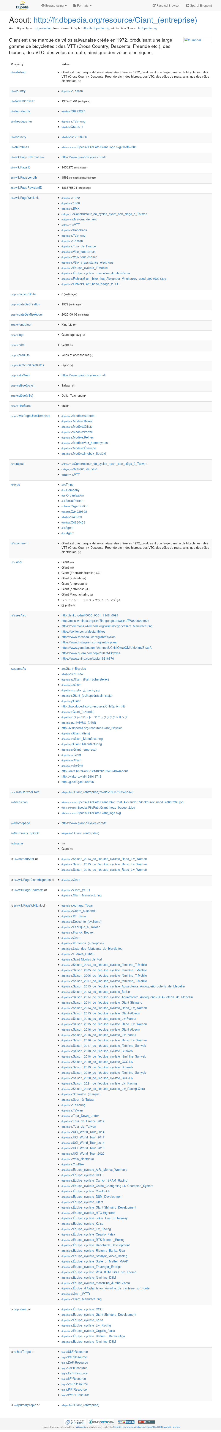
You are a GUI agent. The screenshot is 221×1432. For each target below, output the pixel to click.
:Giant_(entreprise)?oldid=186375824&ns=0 (97, 792)
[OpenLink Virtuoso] (75, 1421)
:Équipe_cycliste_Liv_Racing (86, 1229)
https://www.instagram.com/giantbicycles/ (89, 642)
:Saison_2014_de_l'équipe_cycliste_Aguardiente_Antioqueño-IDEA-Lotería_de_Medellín (127, 997)
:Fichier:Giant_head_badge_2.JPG (91, 284)
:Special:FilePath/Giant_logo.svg (91, 813)
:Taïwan (72, 91)
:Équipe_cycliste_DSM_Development (92, 1196)
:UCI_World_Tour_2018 (83, 1142)
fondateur (21, 324)
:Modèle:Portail (77, 432)
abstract (18, 72)
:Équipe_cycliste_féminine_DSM (89, 1277)
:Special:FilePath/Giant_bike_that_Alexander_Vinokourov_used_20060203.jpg (122, 802)
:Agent (67, 527)
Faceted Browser (168, 5)
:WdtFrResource (76, 1395)
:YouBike (73, 1164)
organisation (43, 28)
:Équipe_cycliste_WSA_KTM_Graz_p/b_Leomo (99, 1272)
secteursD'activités (27, 365)
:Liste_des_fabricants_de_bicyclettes (92, 948)
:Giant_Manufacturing (82, 738)
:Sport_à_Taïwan (78, 1099)
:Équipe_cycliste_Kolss (82, 1223)
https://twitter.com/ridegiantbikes (83, 631)
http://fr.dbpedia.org (95, 28)
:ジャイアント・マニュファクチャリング (95, 717)
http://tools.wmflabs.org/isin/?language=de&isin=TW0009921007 (105, 620)
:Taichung (73, 121)
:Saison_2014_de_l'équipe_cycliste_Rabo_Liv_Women (104, 859)
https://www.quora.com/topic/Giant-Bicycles (91, 653)
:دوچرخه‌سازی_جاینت (81, 690)
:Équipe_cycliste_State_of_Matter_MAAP (95, 1261)
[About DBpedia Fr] (22, 5)
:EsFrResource (75, 1373)
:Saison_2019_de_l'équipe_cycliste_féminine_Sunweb (104, 1072)
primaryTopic (25, 1405)
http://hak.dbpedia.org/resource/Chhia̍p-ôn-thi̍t (93, 706)
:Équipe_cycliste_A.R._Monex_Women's (94, 1169)
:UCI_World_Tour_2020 (83, 1153)
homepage (20, 823)
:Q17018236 (74, 137)
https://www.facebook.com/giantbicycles (88, 637)
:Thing (68, 484)
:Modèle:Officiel (77, 426)
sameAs (18, 668)
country (18, 91)
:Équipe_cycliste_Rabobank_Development (96, 1245)
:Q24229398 (74, 511)
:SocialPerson (72, 500)
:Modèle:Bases (77, 421)
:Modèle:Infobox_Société (84, 453)
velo (20, 1309)
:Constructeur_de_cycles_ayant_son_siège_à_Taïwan (104, 214)
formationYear (23, 101)
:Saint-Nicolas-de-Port (82, 959)
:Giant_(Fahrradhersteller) (85, 679)
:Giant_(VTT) (76, 890)
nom (18, 345)
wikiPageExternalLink (27, 157)
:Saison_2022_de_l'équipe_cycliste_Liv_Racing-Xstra (103, 1088)
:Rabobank (74, 230)
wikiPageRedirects (28, 890)
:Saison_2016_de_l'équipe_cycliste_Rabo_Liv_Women (104, 869)
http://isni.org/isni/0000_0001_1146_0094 (90, 615)
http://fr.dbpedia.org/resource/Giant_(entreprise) (115, 19)
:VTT (71, 224)
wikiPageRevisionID (26, 187)
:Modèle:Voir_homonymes (85, 442)
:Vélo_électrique (78, 1159)
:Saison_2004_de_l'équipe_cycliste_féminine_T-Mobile (104, 964)
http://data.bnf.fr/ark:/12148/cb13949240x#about (95, 771)
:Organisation (73, 495)
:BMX (70, 208)
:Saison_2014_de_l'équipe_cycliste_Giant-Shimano (102, 1002)
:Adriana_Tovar (77, 905)
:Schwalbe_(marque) (81, 1094)
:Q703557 (73, 674)
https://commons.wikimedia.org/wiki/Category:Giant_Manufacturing (107, 626)
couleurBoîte (23, 294)
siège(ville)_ (23, 395)
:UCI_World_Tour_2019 (83, 1148)
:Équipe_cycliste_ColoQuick (86, 1191)
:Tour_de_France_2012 (83, 1121)
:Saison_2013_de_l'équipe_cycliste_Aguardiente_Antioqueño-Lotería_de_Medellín (123, 986)
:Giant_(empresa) (79, 749)
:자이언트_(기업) (79, 722)
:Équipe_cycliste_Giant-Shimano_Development (99, 1207)
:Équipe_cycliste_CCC (82, 1175)
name (17, 843)
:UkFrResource (75, 1351)
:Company (70, 490)
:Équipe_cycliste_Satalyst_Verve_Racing (94, 1256)
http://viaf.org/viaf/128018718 (81, 776)
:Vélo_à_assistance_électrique (88, 262)
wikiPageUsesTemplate (30, 415)
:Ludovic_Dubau (78, 954)
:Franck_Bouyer (78, 932)
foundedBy (20, 111)
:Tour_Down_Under (80, 1115)
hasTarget (22, 1351)
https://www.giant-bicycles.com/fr (84, 157)
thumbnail (20, 147)
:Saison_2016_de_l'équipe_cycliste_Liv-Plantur (99, 1035)
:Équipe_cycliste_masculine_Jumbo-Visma (96, 273)
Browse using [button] (54, 5)
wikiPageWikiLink (25, 197)
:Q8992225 (73, 111)
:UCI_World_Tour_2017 (83, 1137)
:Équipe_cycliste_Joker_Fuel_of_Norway (95, 1218)
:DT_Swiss (74, 916)
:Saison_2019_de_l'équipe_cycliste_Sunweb (97, 1067)
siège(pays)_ (23, 385)
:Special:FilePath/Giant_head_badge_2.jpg (98, 807)
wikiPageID (20, 167)
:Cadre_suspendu (79, 911)
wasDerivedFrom (25, 792)
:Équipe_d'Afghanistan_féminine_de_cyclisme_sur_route (106, 1288)
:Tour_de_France (79, 246)
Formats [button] (82, 5)
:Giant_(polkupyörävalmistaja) (87, 695)
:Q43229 (72, 517)
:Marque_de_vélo (79, 219)
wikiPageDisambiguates (32, 879)
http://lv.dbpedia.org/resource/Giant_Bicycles (92, 728)
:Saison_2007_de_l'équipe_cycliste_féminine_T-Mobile (104, 981)
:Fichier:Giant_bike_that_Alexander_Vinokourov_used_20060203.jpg (114, 278)
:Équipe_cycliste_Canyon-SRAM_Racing (94, 1180)
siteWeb (20, 375)
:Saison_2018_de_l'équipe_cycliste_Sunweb (97, 1051)
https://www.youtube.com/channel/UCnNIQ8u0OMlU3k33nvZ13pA (107, 647)
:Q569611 (73, 126)
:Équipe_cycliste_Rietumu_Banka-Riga (93, 1250)
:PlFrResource (74, 1389)
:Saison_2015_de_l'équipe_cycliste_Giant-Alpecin (101, 1013)
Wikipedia (81, 1427)
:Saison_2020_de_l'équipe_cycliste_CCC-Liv (97, 1078)
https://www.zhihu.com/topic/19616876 (88, 658)
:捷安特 (72, 765)
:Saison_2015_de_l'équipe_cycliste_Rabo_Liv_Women (104, 864)
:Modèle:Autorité (78, 415)
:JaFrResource (74, 1368)
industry (18, 137)
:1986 (71, 203)
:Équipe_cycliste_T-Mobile (85, 268)
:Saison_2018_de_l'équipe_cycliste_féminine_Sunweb (104, 1056)
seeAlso (18, 615)
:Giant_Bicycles (74, 668)
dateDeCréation (25, 304)
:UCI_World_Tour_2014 (83, 1132)
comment (19, 543)
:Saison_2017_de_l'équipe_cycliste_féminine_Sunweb (104, 1045)
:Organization (75, 506)
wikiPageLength (24, 177)
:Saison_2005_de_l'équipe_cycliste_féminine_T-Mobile (104, 970)
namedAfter (24, 859)
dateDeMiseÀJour (27, 314)
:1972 (71, 197)
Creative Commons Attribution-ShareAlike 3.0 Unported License (146, 1427)
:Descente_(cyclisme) (81, 921)
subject (17, 463)
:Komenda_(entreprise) (83, 943)
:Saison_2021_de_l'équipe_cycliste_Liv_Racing (99, 1083)
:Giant (71, 684)
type (15, 484)
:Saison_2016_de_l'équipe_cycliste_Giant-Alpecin (101, 1029)
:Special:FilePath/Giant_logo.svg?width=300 (99, 147)
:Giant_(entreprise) (80, 833)
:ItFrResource (74, 1378)
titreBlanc (21, 405)
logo (17, 334)
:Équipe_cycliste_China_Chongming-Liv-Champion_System (107, 1186)
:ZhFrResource (75, 1384)
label (16, 562)
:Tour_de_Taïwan (79, 1126)
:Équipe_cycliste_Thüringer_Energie (92, 1266)
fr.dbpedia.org (147, 28)
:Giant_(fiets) (76, 733)
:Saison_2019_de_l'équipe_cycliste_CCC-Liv (97, 1061)
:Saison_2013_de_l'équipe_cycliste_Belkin (96, 991)
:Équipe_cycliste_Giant (82, 1202)
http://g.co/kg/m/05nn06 (78, 782)
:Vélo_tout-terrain (79, 251)
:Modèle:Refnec (78, 437)
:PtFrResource (74, 1357)
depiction (19, 802)
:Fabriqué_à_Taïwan (81, 927)
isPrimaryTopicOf (25, 833)
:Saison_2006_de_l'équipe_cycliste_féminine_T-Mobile (104, 975)
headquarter (21, 121)
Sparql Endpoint (200, 5)
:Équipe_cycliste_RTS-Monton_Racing (93, 1239)
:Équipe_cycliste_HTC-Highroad (88, 1212)
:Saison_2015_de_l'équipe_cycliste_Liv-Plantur (99, 1018)
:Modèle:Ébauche (79, 448)
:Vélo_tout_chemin (79, 257)
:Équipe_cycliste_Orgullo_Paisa (88, 1234)
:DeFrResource (75, 1362)
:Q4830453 (73, 522)
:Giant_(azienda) (78, 711)
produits (20, 355)
